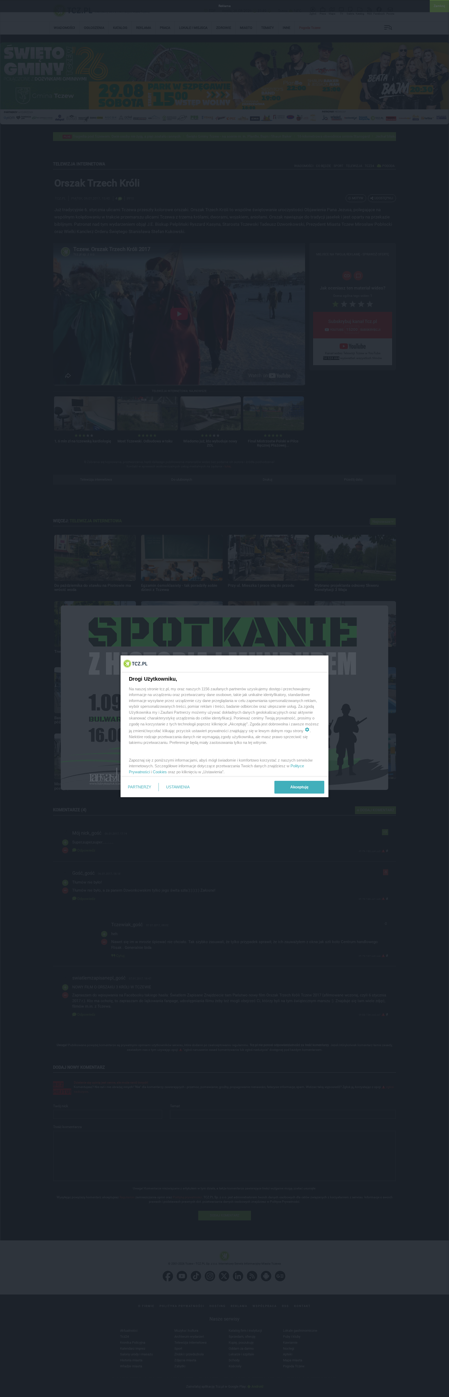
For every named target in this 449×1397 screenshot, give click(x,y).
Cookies (160, 772)
